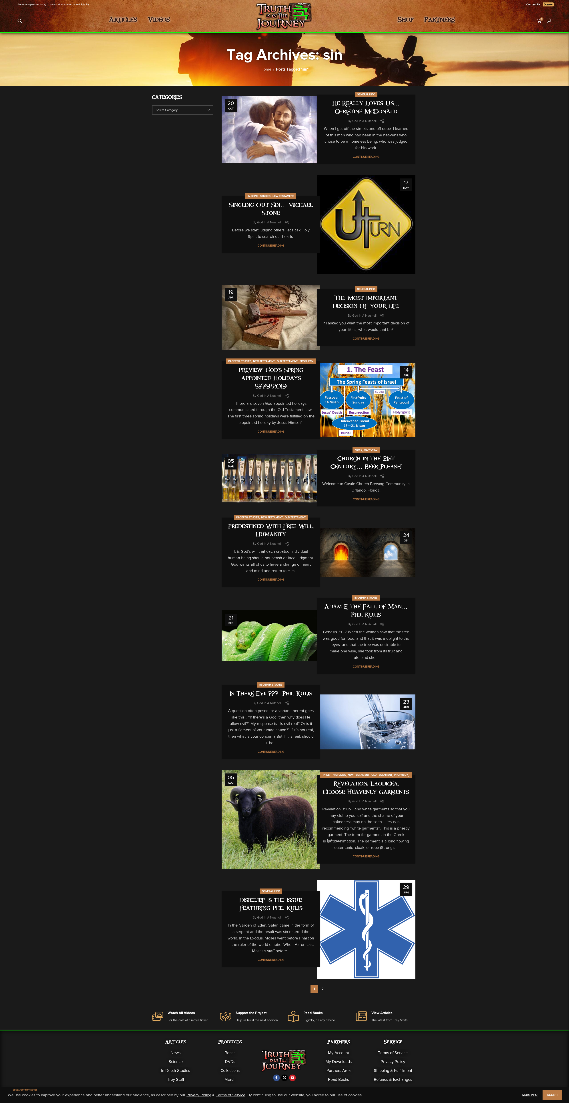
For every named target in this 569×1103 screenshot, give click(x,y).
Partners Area (339, 1070)
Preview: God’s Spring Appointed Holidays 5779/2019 (270, 379)
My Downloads (339, 1061)
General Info (366, 94)
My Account (338, 1052)
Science (176, 1061)
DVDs (230, 1061)
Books (230, 1052)
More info (530, 1095)
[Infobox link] (182, 1017)
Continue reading (366, 156)
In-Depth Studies (259, 196)
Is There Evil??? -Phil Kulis (271, 694)
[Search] (19, 20)
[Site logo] (284, 20)
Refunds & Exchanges (393, 1079)
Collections (230, 1070)
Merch (230, 1079)
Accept (552, 1095)
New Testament (283, 196)
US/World (370, 449)
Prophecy (306, 361)
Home (266, 69)
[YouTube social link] (292, 1078)
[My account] (549, 20)
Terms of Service (393, 1052)
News (358, 449)
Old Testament (287, 361)
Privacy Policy (393, 1061)
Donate (548, 4)
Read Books (338, 1079)
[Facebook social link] (276, 1078)
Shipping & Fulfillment (393, 1070)
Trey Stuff (175, 1079)
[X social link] (284, 1078)
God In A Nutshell (364, 121)
